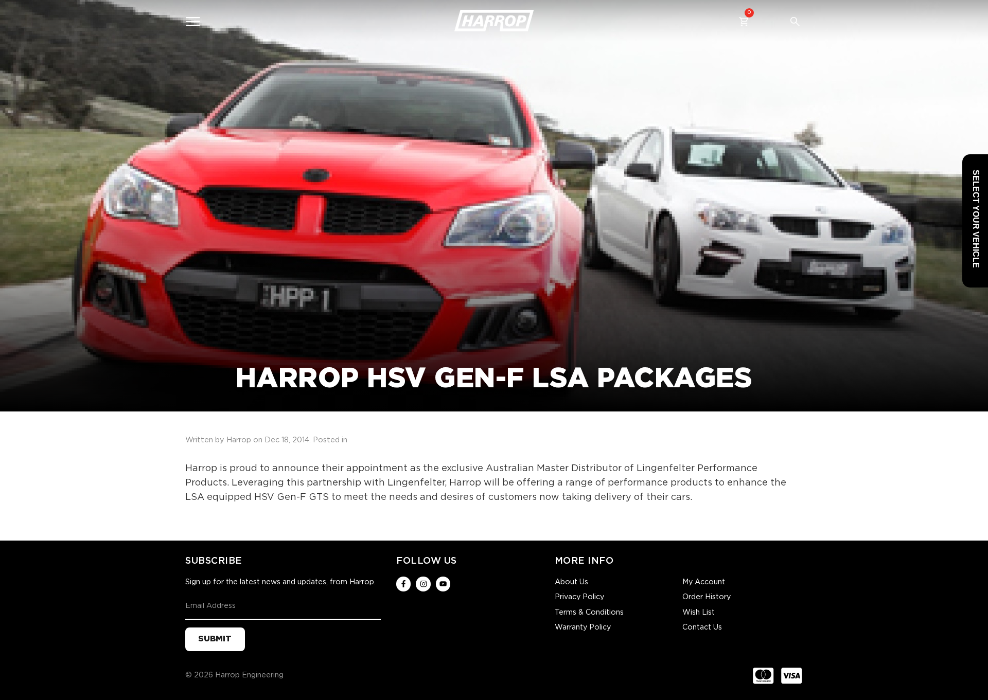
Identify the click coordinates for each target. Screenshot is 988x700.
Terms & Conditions (589, 612)
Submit (215, 639)
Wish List (698, 612)
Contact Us (702, 627)
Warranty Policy (583, 627)
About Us (571, 582)
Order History (706, 597)
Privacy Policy (579, 597)
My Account (703, 582)
